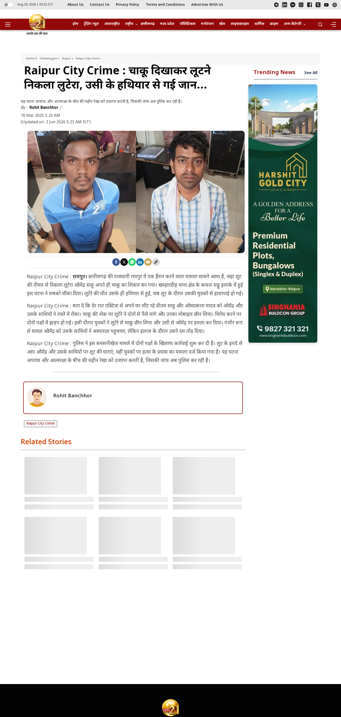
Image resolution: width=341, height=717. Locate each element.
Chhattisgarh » (50, 58)
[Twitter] (124, 262)
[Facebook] (309, 4)
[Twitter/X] (318, 4)
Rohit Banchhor (44, 107)
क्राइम (274, 24)
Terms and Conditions (165, 4)
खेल (222, 24)
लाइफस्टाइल (240, 24)
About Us (75, 4)
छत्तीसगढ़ (148, 24)
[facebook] (116, 262)
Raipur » (67, 58)
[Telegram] (276, 4)
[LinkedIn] (284, 4)
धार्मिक (259, 24)
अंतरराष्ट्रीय (112, 24)
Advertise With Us (207, 4)
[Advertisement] (282, 213)
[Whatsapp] (132, 262)
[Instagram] (334, 4)
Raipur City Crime (40, 423)
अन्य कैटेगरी (292, 24)
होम (75, 24)
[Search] (320, 24)
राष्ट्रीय (129, 24)
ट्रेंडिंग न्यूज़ (91, 24)
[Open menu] (9, 24)
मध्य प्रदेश (167, 24)
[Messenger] (292, 4)
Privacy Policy (127, 4)
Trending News (274, 72)
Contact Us (99, 4)
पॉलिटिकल (187, 24)
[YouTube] (326, 4)
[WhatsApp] (301, 4)
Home (30, 58)
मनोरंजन (207, 24)
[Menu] (333, 24)
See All (310, 73)
